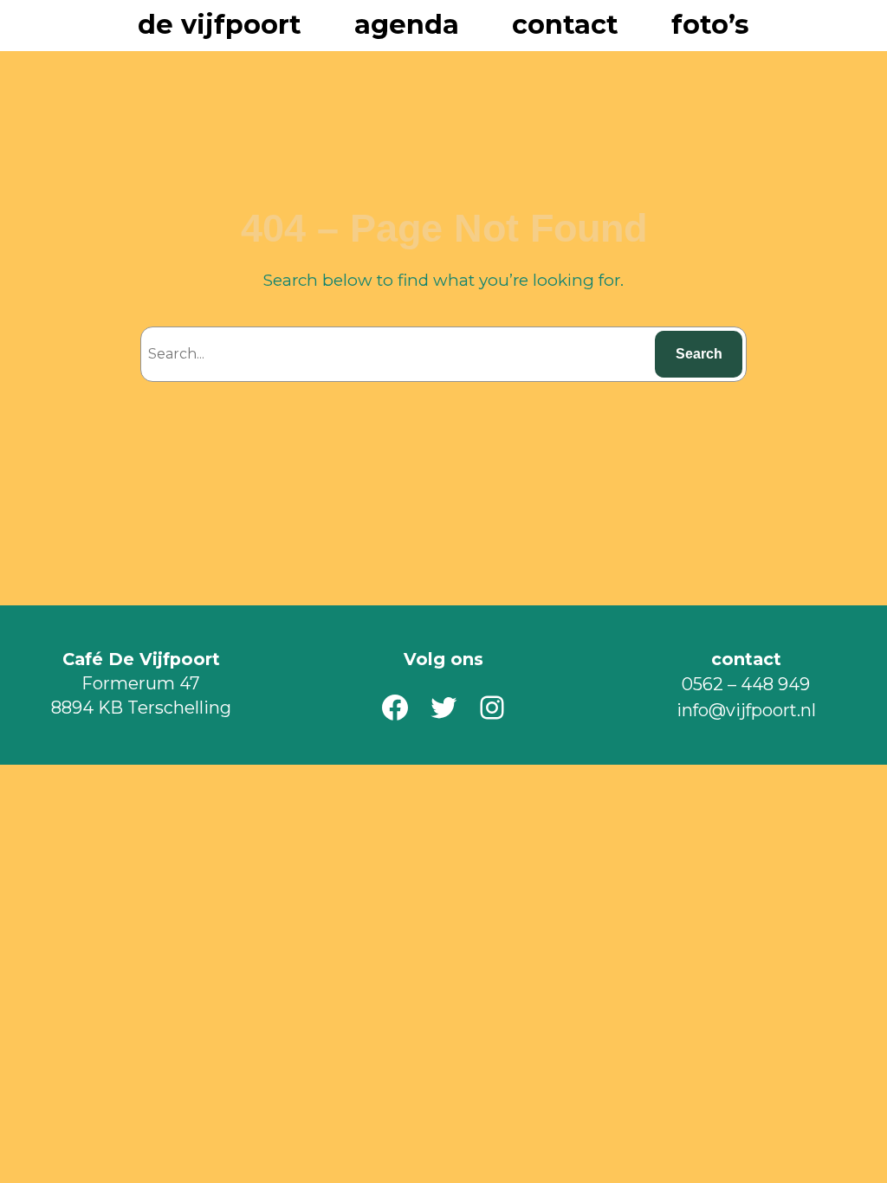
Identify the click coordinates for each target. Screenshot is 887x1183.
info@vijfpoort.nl (746, 710)
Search (699, 353)
